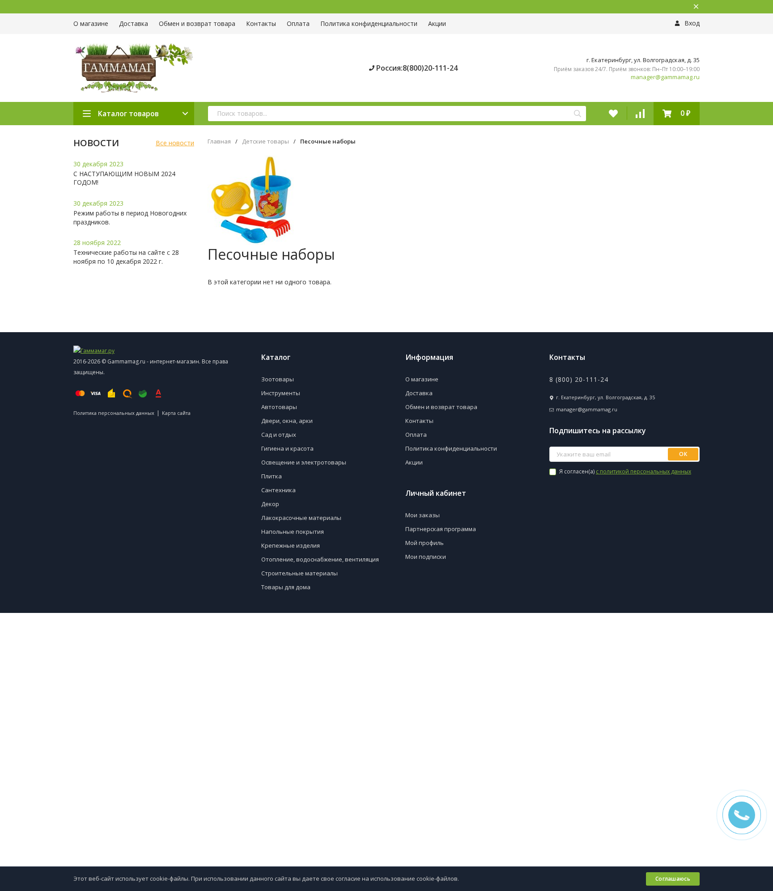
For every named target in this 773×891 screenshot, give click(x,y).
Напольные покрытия (292, 532)
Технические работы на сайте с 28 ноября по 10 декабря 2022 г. (126, 257)
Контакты (261, 23)
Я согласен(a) (624, 471)
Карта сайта (176, 413)
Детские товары (265, 141)
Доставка (133, 23)
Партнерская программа (440, 529)
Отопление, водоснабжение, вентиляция (320, 559)
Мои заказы (422, 515)
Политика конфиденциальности (368, 23)
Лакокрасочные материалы (301, 518)
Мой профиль (424, 543)
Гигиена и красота (287, 448)
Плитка (271, 476)
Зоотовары (277, 379)
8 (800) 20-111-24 (578, 379)
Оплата (298, 23)
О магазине (90, 23)
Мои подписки (425, 557)
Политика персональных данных (113, 413)
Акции (437, 23)
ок (683, 454)
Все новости (175, 143)
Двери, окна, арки (287, 421)
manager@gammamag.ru (665, 77)
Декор (270, 504)
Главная (219, 141)
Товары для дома (285, 587)
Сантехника (278, 490)
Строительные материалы (299, 573)
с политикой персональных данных (643, 471)
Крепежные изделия (290, 545)
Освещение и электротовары (303, 462)
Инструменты (280, 393)
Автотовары (279, 407)
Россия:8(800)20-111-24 (416, 68)
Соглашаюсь (672, 879)
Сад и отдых (278, 435)
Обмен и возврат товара (197, 23)
